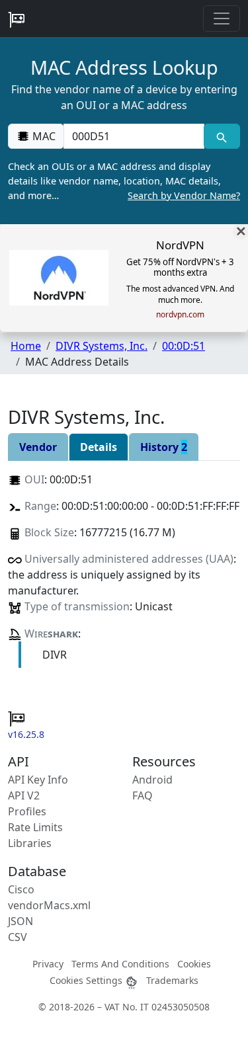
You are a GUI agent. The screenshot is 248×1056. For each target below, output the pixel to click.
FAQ (142, 795)
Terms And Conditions (120, 963)
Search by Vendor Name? (184, 195)
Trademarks (172, 980)
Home (26, 346)
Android (152, 779)
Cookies (194, 963)
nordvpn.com (180, 314)
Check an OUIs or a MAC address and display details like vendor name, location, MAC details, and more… (124, 180)
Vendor (38, 447)
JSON (20, 921)
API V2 (24, 795)
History (163, 447)
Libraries (30, 843)
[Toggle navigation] (221, 18)
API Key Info (38, 779)
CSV (17, 937)
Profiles (27, 811)
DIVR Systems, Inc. (101, 346)
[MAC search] (222, 136)
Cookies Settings (87, 980)
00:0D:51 (183, 346)
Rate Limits (35, 827)
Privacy (47, 963)
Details (98, 447)
